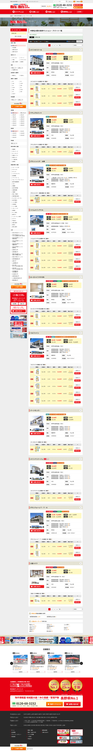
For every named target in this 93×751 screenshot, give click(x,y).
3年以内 (14, 115)
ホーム (12, 730)
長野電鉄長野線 (54, 66)
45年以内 (14, 125)
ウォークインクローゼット (18, 179)
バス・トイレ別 (15, 167)
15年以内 (14, 119)
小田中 (58, 290)
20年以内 (22, 119)
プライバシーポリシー (16, 734)
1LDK (21, 83)
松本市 (25, 714)
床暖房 (13, 186)
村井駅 (50, 725)
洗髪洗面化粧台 (15, 196)
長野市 (28, 714)
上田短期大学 (15, 263)
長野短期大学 (15, 251)
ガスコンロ (14, 169)
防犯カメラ (14, 157)
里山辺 (33, 717)
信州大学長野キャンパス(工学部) (17, 241)
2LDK (13, 87)
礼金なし (22, 75)
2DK (21, 85)
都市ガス (14, 214)
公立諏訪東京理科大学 (17, 278)
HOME (11, 15)
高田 (42, 717)
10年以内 (22, 117)
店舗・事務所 (15, 61)
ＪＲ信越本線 (54, 720)
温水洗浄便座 (15, 188)
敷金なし (14, 75)
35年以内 (14, 123)
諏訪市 (51, 714)
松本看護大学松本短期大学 (15, 271)
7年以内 (14, 117)
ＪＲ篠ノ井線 (27, 720)
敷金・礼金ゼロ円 (32, 732)
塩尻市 (39, 714)
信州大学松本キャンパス (17, 232)
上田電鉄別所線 (33, 722)
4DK (21, 91)
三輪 (37, 717)
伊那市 (47, 714)
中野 (58, 472)
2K (13, 85)
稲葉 (39, 717)
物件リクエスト (79, 7)
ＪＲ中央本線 (33, 720)
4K (13, 91)
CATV (13, 183)
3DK (13, 89)
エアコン (14, 218)
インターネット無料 (16, 216)
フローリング (15, 208)
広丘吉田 (26, 717)
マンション (14, 57)
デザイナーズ (15, 151)
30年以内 (22, 121)
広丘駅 (54, 725)
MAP (62, 63)
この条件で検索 (18, 106)
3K (21, 87)
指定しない (14, 45)
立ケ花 (59, 177)
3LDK (21, 89)
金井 (58, 223)
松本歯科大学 (15, 274)
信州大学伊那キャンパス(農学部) (17, 247)
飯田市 (36, 714)
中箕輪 (29, 717)
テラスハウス (23, 59)
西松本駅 (38, 725)
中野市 (55, 63)
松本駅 (25, 725)
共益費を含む (15, 69)
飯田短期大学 (15, 280)
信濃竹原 (62, 429)
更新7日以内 (15, 51)
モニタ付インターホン (17, 198)
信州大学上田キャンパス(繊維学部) (17, 244)
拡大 (42, 65)
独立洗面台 (14, 200)
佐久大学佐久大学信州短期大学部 (17, 265)
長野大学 (14, 261)
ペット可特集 (31, 734)
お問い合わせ (78, 5)
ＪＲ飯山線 (53, 177)
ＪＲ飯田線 (47, 720)
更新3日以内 (15, 49)
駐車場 (21, 61)
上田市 (32, 714)
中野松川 (62, 69)
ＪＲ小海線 (40, 722)
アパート (22, 57)
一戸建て (30, 736)
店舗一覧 (22, 303)
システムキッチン (16, 173)
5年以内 (22, 115)
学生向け (14, 220)
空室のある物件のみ (72, 41)
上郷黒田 (52, 717)
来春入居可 (14, 222)
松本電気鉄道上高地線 (68, 720)
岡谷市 (54, 714)
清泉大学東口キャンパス (17, 257)
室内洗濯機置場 (15, 181)
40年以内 (22, 123)
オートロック (15, 153)
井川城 (48, 717)
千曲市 (43, 714)
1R (13, 81)
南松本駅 (42, 725)
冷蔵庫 (13, 192)
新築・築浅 (30, 730)
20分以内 (14, 135)
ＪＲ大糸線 (26, 722)
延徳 (61, 67)
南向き (13, 224)
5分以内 (22, 131)
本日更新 (14, 47)
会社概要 (14, 303)
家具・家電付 (15, 194)
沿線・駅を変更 (18, 36)
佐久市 (58, 714)
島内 (45, 717)
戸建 (13, 59)
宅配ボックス (15, 155)
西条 (58, 63)
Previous (30, 69)
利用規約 (13, 736)
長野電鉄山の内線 (51, 616)
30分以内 (14, 137)
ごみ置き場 (14, 159)
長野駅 (28, 725)
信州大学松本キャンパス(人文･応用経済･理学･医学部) (18, 235)
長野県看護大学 (15, 276)
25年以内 (14, 121)
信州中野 (62, 66)
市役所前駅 (58, 725)
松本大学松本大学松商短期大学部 (17, 268)
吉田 (58, 126)
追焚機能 (14, 175)
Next (43, 69)
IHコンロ (14, 171)
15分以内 (22, 133)
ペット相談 (14, 206)
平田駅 (46, 725)
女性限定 (14, 204)
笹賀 (56, 717)
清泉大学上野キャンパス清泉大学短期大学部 (17, 254)
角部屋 (13, 210)
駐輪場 (13, 149)
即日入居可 (14, 226)
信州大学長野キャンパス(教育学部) (17, 238)
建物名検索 (44, 730)
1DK (13, 83)
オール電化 (14, 212)
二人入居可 (14, 202)
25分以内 (22, 135)
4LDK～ (14, 93)
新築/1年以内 (23, 113)
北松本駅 (33, 725)
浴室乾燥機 (14, 190)
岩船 (58, 174)
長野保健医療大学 (16, 259)
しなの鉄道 (59, 720)
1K (21, 81)
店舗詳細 (20, 671)
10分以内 (14, 133)
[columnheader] (43, 84)
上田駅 (63, 725)
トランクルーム (15, 177)
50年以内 (22, 125)
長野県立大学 (15, 249)
